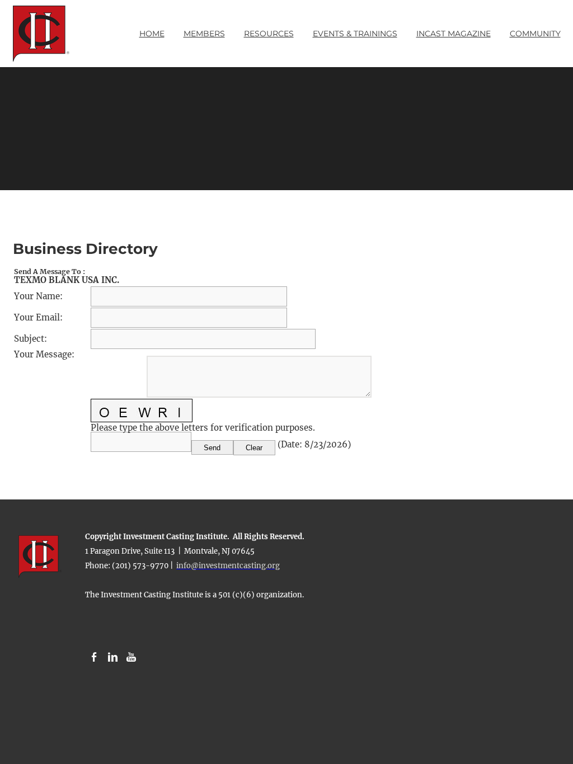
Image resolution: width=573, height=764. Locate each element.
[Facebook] (94, 657)
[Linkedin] (113, 657)
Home (152, 34)
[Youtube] (131, 657)
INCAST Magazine (453, 34)
